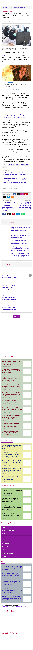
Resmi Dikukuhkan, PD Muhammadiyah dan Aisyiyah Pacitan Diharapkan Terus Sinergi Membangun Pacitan (8, 205)
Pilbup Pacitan (6, 550)
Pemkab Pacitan (6, 546)
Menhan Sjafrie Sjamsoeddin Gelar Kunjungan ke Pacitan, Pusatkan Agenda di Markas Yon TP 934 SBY (20, 248)
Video (3, 537)
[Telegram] (8, 197)
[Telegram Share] (18, 214)
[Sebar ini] (4, 214)
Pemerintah (24, 164)
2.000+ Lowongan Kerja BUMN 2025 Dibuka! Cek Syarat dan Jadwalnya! (8, 287)
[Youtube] (26, 194)
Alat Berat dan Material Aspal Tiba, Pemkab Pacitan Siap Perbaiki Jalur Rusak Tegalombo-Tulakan (15, 174)
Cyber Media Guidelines (20, 606)
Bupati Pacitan (6, 543)
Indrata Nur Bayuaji (7, 553)
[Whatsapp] (23, 214)
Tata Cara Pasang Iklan (7, 606)
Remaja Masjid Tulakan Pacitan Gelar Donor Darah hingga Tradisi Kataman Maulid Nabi (20, 235)
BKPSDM (11, 164)
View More (16, 316)
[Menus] (31, 1)
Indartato (4, 540)
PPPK (4, 167)
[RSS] (12, 197)
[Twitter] (18, 194)
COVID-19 (4, 556)
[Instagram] (22, 194)
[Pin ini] (13, 214)
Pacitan (10, 55)
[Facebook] (14, 194)
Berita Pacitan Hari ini (8, 530)
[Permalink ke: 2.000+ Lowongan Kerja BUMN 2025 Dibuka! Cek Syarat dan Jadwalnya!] (26, 288)
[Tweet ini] (9, 214)
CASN (17, 164)
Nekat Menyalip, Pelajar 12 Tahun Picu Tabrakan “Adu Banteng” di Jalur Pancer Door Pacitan (20, 255)
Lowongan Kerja (7, 11)
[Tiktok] (4, 197)
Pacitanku (5, 534)
